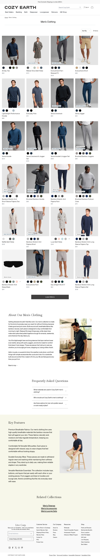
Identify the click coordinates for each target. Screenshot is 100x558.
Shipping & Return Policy (42, 532)
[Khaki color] (34, 282)
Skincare (54, 12)
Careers (55, 537)
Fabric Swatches (85, 542)
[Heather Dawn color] (13, 110)
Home (6, 17)
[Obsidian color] (59, 68)
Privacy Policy (52, 555)
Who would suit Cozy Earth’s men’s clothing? (48, 398)
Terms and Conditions (62, 555)
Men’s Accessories (49, 508)
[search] (80, 7)
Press (54, 532)
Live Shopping (84, 539)
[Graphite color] (52, 68)
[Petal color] (38, 68)
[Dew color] (80, 68)
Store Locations (85, 532)
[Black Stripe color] (65, 239)
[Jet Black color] (10, 68)
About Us (55, 527)
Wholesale (66, 527)
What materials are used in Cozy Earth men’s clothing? (48, 391)
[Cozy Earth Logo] (20, 7)
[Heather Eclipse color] (3, 110)
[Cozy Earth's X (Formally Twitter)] (16, 548)
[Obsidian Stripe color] (41, 68)
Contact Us (39, 537)
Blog (54, 535)
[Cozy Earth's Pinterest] (22, 548)
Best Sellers (9, 12)
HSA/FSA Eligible (85, 535)
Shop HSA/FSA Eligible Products (50, 2)
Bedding (19, 12)
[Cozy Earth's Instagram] (10, 548)
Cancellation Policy (86, 555)
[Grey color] (3, 282)
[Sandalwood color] (77, 68)
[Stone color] (77, 153)
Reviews (55, 530)
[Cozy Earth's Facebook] (13, 548)
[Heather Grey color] (3, 196)
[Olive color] (13, 68)
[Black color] (80, 153)
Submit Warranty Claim (42, 530)
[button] (92, 7)
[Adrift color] (62, 282)
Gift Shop (63, 12)
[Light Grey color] (3, 239)
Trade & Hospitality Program (71, 530)
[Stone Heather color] (17, 68)
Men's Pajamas (49, 505)
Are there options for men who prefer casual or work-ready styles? (48, 404)
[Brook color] (13, 239)
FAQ (37, 539)
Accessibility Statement (75, 555)
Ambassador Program (69, 532)
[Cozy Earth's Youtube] (19, 548)
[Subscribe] (31, 533)
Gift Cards (83, 537)
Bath (26, 12)
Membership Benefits (86, 530)
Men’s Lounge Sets (49, 511)
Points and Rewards (86, 527)
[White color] (7, 68)
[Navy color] (87, 153)
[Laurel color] (34, 68)
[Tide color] (62, 239)
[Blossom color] (59, 239)
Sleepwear (34, 12)
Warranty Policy (40, 535)
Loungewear (44, 12)
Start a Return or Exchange (43, 527)
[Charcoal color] (28, 68)
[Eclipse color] (3, 68)
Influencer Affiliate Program (71, 535)
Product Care (39, 542)
